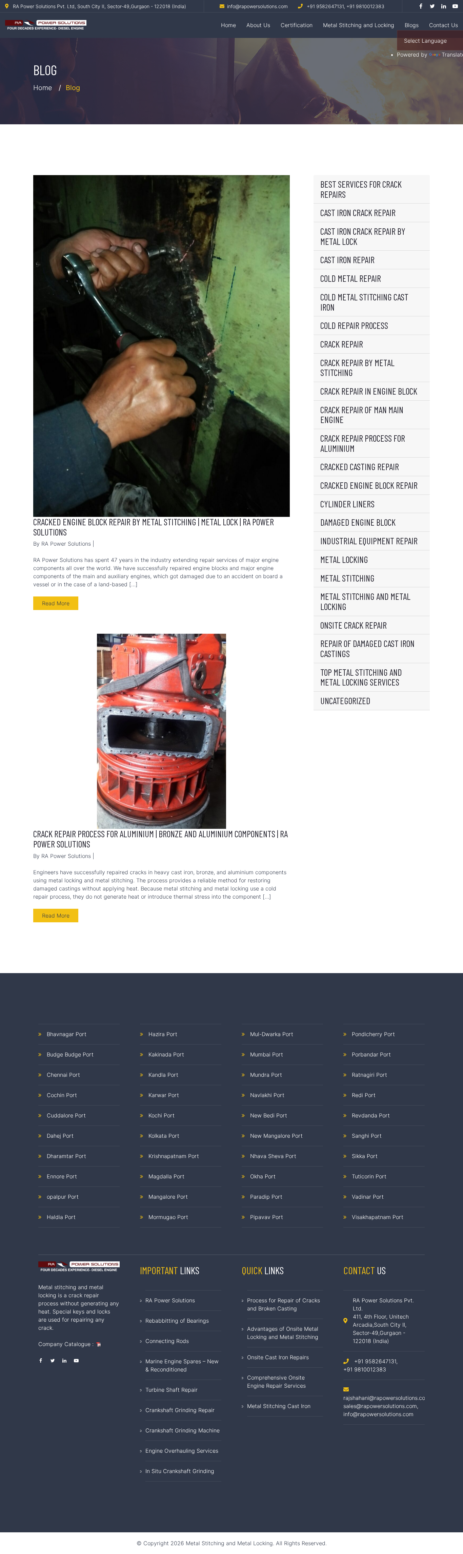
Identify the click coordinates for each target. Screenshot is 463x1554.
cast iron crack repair (358, 212)
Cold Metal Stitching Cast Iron (364, 301)
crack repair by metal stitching (357, 367)
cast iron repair (347, 259)
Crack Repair (341, 343)
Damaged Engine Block (358, 522)
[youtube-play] (455, 6)
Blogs (412, 25)
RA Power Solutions (170, 1300)
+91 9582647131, (325, 6)
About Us (258, 25)
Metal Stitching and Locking (358, 25)
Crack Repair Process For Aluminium (362, 443)
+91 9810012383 (365, 6)
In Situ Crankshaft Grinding (179, 1471)
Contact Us (443, 25)
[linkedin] (443, 6)
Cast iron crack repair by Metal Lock (362, 236)
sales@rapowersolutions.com (380, 1406)
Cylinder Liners (347, 503)
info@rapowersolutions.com (378, 1414)
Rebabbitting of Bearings (177, 1320)
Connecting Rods (167, 1341)
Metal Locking (344, 559)
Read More (55, 603)
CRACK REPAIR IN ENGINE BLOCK (368, 390)
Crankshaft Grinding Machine (182, 1430)
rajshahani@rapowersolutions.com (386, 1397)
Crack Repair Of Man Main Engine (361, 414)
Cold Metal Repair (350, 278)
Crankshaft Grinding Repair (180, 1410)
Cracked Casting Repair (359, 466)
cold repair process (354, 325)
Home (228, 25)
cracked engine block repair (369, 485)
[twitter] (432, 6)
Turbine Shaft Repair (171, 1389)
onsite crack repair (353, 625)
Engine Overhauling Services (181, 1450)
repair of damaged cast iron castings (367, 648)
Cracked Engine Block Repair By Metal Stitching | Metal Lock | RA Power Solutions (153, 526)
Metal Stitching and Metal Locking (365, 601)
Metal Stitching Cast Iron (278, 1406)
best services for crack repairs (361, 189)
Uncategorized (345, 700)
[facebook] (420, 6)
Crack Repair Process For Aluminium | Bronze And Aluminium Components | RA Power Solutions (160, 838)
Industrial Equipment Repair (369, 540)
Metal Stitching (347, 577)
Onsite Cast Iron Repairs (278, 1357)
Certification (297, 25)
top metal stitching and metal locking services (361, 677)
